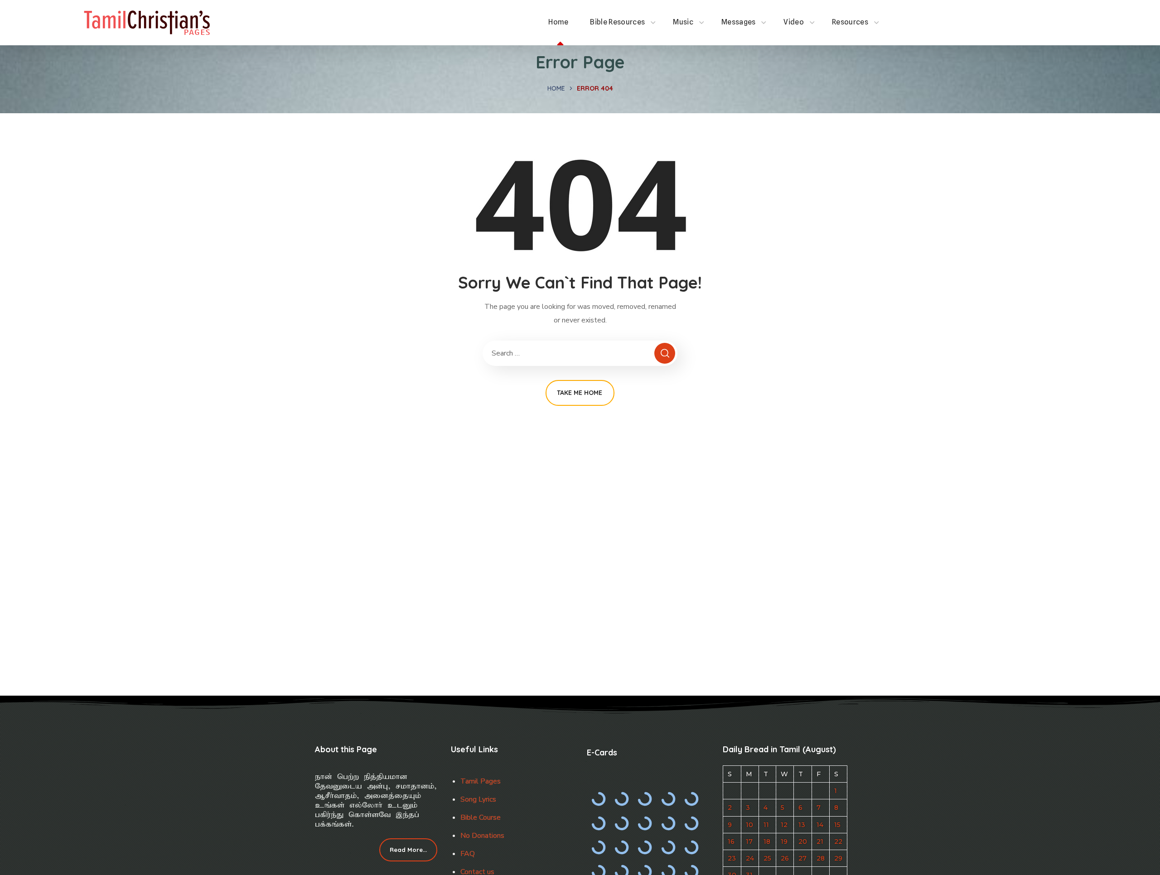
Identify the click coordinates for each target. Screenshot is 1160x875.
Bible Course (480, 817)
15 (837, 825)
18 (767, 841)
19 (784, 841)
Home (556, 88)
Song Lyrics (478, 799)
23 (732, 858)
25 (767, 858)
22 (838, 841)
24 (750, 858)
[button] (408, 850)
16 (731, 841)
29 (838, 858)
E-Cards (602, 752)
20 (802, 841)
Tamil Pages (480, 781)
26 (785, 858)
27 (802, 858)
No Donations (482, 836)
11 (766, 825)
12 (784, 825)
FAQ (467, 854)
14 (820, 825)
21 (820, 841)
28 (821, 858)
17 (749, 841)
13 (801, 825)
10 (749, 825)
